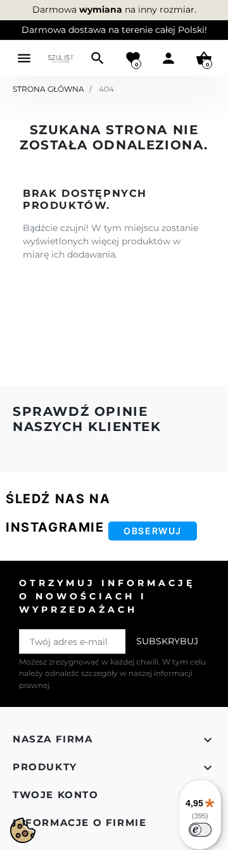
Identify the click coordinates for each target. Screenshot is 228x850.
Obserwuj (153, 530)
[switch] (200, 830)
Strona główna (48, 89)
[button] (97, 58)
